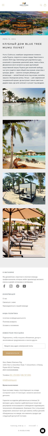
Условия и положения (11, 325)
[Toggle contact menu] (42, 430)
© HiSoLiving (24, 430)
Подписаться (12, 353)
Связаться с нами (9, 302)
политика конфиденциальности (14, 318)
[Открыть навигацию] (3, 5)
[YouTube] (24, 286)
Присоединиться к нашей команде (15, 306)
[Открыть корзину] (45, 5)
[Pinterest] (17, 286)
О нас (5, 299)
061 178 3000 (15, 375)
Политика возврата (10, 322)
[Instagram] (11, 286)
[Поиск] (41, 5)
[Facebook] (4, 286)
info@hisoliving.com (10, 380)
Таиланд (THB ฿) (17, 426)
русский (32, 426)
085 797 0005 (26, 375)
